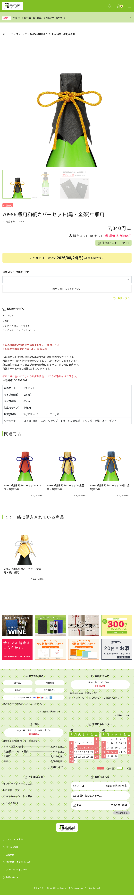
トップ (9, 34)
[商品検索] (109, 6)
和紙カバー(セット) (21, 325)
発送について (123, 715)
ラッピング (21, 34)
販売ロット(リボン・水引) (17, 272)
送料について (57, 767)
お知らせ (6, 18)
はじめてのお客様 (14, 839)
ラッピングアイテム (25, 330)
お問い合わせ (12, 877)
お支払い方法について (52, 711)
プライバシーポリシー (16, 869)
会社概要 (10, 854)
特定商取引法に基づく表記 (18, 862)
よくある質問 (12, 846)
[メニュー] (130, 6)
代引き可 (7, 205)
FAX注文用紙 (122, 812)
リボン (5, 320)
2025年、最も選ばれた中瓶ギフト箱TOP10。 (45, 18)
